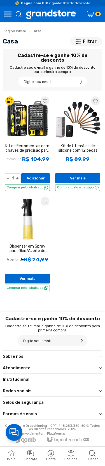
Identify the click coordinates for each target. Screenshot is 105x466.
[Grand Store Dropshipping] (51, 14)
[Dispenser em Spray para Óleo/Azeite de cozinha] (27, 244)
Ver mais (78, 178)
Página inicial (14, 31)
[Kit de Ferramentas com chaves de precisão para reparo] (27, 143)
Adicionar (36, 178)
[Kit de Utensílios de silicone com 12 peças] (77, 143)
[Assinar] (81, 82)
